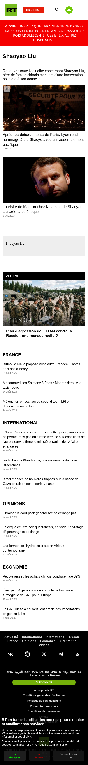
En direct (33, 9)
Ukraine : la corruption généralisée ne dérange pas (39, 513)
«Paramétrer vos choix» (16, 736)
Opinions (14, 503)
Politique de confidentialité (44, 700)
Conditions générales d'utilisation (44, 695)
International (21, 422)
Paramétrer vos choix (44, 706)
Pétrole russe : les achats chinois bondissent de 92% (41, 576)
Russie (74, 637)
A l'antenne (67, 641)
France (12, 354)
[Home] (11, 10)
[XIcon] (44, 654)
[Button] (69, 10)
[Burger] (78, 10)
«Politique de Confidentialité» (50, 744)
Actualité (11, 637)
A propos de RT (44, 690)
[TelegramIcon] (60, 654)
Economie (15, 566)
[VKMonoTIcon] (10, 654)
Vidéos (44, 645)
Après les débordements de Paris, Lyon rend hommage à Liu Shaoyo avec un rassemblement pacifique (43, 139)
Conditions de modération (44, 711)
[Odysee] (27, 654)
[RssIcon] (77, 654)
